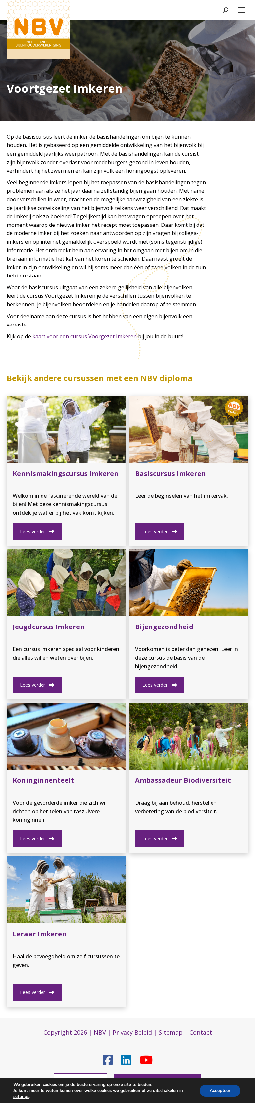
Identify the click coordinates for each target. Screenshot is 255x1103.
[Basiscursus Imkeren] (188, 429)
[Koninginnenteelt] (66, 736)
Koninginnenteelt (43, 780)
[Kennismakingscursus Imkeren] (66, 429)
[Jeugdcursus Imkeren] (66, 582)
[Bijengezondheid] (188, 582)
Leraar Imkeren (40, 933)
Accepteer (220, 1090)
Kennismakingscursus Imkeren (66, 473)
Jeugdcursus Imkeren (49, 626)
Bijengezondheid (164, 626)
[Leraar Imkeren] (66, 889)
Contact (200, 1032)
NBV (100, 1032)
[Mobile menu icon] (241, 10)
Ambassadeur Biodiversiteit (183, 780)
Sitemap (171, 1032)
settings (21, 1097)
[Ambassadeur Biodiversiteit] (188, 736)
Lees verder (32, 531)
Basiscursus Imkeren (170, 473)
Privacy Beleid (132, 1032)
